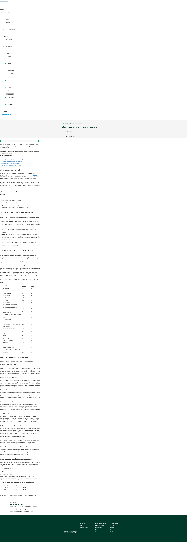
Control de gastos (83, 523)
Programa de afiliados (114, 523)
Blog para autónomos (99, 531)
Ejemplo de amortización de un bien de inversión (11, 165)
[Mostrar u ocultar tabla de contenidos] (38, 141)
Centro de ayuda (113, 521)
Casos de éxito (113, 529)
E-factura (9, 87)
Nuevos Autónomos (11, 70)
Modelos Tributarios (11, 73)
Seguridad (112, 527)
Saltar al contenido (4, 1)
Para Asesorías (9, 46)
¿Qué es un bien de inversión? (8, 157)
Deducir (9, 107)
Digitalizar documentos (10, 29)
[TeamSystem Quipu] (8, 4)
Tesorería (7, 26)
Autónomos (10, 66)
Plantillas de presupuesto (99, 529)
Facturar (9, 63)
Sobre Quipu (112, 525)
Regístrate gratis (7, 114)
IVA (8, 80)
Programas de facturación (99, 525)
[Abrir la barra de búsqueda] (1, 6)
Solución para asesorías (84, 527)
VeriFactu (96, 521)
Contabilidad (10, 94)
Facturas (9, 56)
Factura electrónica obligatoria (100, 523)
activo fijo (35, 175)
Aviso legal (112, 531)
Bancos (7, 19)
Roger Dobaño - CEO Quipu (70, 136)
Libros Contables (11, 97)
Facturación (8, 15)
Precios (5, 111)
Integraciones (8, 32)
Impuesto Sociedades (12, 100)
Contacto (81, 531)
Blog (63, 123)
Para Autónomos (9, 39)
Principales (8, 53)
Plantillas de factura (98, 527)
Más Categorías (9, 90)
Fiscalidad (10, 104)
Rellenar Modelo (11, 77)
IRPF (8, 83)
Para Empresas (9, 43)
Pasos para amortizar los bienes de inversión (11, 163)
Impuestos (8, 22)
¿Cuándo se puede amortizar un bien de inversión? (12, 161)
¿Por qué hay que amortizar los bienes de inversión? (12, 159)
